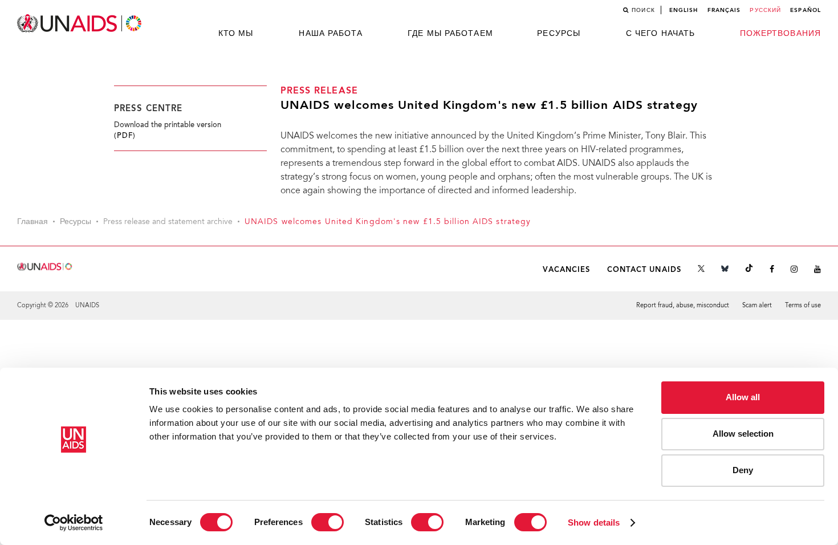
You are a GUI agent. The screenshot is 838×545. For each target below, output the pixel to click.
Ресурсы (558, 34)
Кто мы (236, 34)
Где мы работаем (450, 34)
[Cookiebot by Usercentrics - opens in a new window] (74, 522)
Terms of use (803, 306)
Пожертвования (780, 34)
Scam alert (757, 306)
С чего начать (660, 34)
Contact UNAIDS (644, 270)
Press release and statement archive (168, 222)
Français (724, 10)
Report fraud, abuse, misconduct (682, 306)
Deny (743, 470)
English (683, 10)
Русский (765, 10)
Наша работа (331, 34)
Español (805, 10)
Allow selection (743, 433)
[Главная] (80, 23)
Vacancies (567, 270)
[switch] (327, 522)
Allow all (743, 397)
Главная (32, 222)
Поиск (643, 10)
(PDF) (125, 136)
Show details (594, 522)
